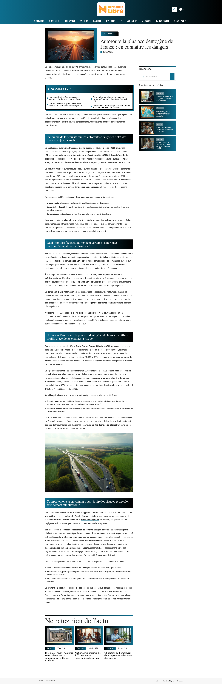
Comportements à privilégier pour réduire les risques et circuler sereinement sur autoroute (111, 106)
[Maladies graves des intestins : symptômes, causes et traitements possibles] (147, 143)
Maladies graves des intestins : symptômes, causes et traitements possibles (164, 145)
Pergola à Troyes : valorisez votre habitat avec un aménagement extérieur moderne (59, 656)
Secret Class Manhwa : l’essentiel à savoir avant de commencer (164, 129)
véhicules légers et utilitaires (93, 302)
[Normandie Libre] (111, 9)
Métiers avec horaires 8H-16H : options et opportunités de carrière (88, 655)
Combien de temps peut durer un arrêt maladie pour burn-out (164, 98)
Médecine (159, 139)
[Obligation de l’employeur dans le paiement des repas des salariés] (118, 635)
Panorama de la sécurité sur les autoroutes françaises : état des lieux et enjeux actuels (64, 98)
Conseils (159, 108)
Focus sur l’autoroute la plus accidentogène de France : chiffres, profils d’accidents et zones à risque (110, 99)
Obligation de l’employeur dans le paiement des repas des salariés (118, 655)
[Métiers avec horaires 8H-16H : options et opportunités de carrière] (89, 635)
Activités (159, 124)
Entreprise (80, 648)
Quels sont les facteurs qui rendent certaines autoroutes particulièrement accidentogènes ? (65, 105)
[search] (174, 9)
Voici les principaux (54, 395)
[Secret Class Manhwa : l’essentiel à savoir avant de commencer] (147, 128)
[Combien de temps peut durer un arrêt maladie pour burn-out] (147, 96)
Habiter (49, 648)
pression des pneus (90, 519)
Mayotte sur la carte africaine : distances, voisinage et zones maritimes (163, 114)
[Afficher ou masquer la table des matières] (100, 89)
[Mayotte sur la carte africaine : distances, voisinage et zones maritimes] (147, 112)
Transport (109, 34)
